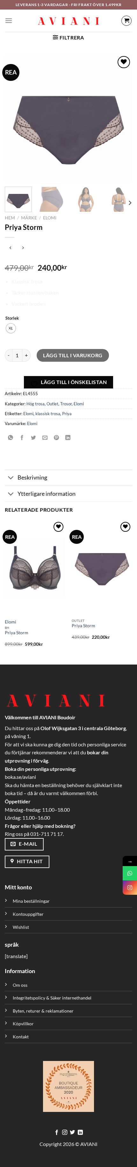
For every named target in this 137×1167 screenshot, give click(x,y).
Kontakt (21, 1036)
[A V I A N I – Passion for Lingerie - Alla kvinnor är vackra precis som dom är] (68, 21)
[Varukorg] (126, 21)
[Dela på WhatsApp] (10, 438)
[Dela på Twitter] (33, 438)
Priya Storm (16, 632)
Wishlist (21, 927)
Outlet (52, 403)
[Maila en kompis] (45, 438)
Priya (67, 413)
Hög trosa (35, 403)
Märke (29, 217)
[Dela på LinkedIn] (68, 438)
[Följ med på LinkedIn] (80, 1132)
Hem (10, 217)
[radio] (11, 328)
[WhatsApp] (130, 873)
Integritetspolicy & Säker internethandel (52, 997)
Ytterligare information (47, 493)
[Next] (121, 118)
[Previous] (15, 118)
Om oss (20, 985)
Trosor (66, 403)
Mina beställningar (32, 901)
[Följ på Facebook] (56, 1132)
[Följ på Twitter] (72, 1132)
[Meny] (8, 20)
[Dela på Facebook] (22, 438)
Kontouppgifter (28, 914)
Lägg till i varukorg (73, 355)
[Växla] (11, 478)
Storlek (12, 318)
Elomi (49, 217)
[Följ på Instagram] (64, 1132)
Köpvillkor (23, 1023)
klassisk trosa (47, 413)
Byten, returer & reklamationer (43, 1011)
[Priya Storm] (35, 568)
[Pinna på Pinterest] (56, 438)
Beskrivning (32, 477)
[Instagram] (130, 887)
